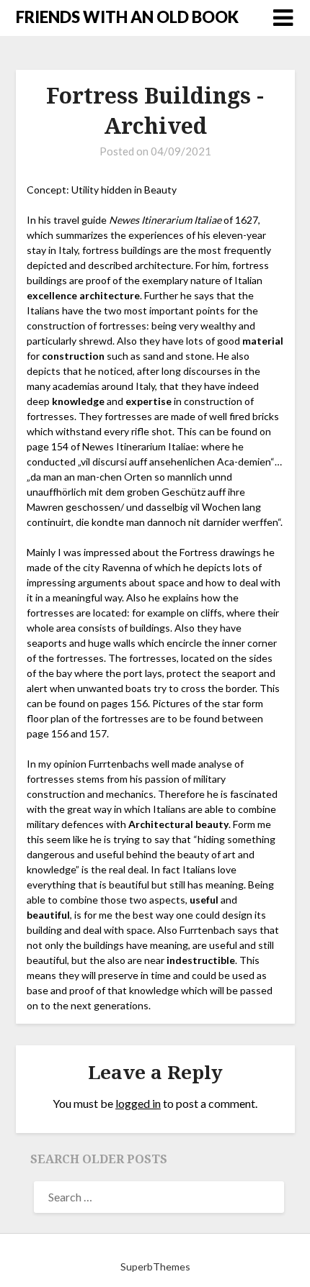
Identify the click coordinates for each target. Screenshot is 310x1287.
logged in (138, 1103)
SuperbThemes (155, 1266)
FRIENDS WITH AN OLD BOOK (127, 17)
